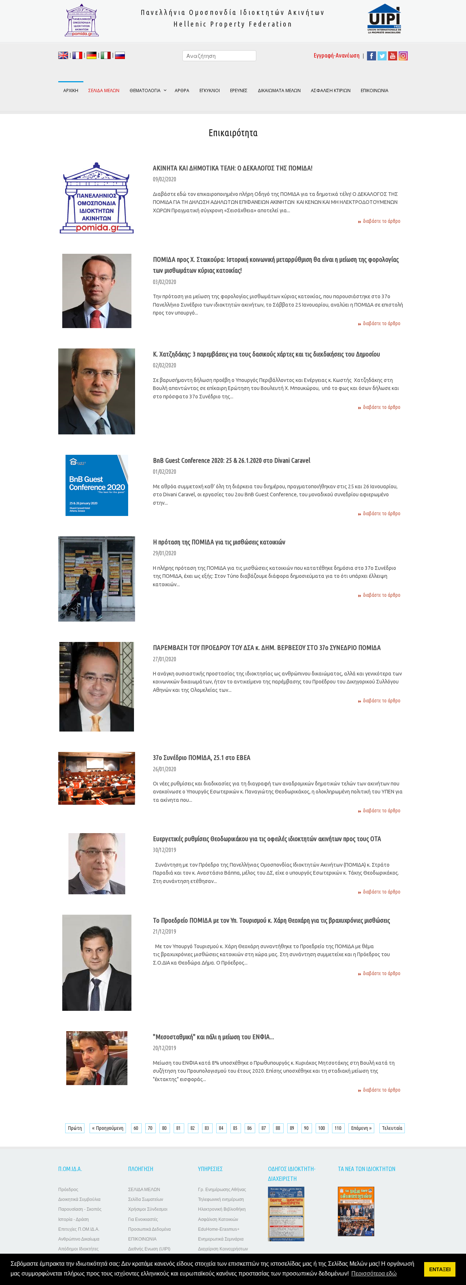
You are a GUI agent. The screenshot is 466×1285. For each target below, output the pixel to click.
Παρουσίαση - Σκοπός (80, 1209)
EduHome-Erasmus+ (219, 1229)
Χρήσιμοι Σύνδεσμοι (147, 1209)
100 (322, 1128)
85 (235, 1128)
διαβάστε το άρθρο (381, 221)
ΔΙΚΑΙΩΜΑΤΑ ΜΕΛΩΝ (279, 90)
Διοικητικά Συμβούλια (79, 1199)
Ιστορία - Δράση (73, 1219)
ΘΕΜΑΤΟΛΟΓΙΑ (145, 90)
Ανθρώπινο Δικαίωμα (78, 1239)
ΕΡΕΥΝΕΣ (239, 90)
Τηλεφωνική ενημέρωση (221, 1199)
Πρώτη (75, 1128)
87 (264, 1128)
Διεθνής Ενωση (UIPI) (149, 1249)
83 (207, 1128)
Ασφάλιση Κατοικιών (218, 1219)
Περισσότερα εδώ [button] (374, 1273)
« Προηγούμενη (107, 1128)
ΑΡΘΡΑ (182, 90)
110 (338, 1128)
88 (278, 1128)
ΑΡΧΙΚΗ (70, 90)
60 (136, 1128)
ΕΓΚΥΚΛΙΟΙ (210, 90)
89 (292, 1128)
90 (306, 1128)
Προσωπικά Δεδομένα (149, 1229)
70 (150, 1128)
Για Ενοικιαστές (143, 1219)
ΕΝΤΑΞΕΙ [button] (440, 1269)
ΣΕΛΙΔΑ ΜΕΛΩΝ (144, 1189)
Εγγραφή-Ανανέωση (337, 55)
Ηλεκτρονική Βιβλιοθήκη (222, 1209)
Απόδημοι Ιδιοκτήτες (78, 1249)
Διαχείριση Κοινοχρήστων (223, 1249)
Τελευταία (392, 1128)
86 (250, 1128)
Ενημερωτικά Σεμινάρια (221, 1239)
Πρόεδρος (68, 1189)
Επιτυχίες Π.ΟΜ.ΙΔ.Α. (78, 1229)
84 (221, 1128)
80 (164, 1128)
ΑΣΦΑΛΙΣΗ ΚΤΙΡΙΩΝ (331, 90)
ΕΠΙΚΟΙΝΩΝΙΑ (374, 90)
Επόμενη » (361, 1128)
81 (179, 1128)
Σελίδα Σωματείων (145, 1199)
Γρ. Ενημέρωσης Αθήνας (222, 1189)
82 (193, 1128)
